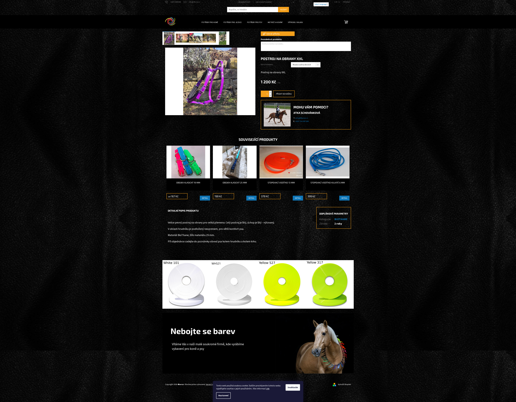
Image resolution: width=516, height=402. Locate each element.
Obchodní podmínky (264, 2)
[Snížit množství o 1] (270, 95)
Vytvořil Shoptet (344, 384)
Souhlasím (293, 387)
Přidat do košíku (284, 94)
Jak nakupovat (244, 2)
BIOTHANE (340, 219)
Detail (205, 198)
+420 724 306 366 (302, 121)
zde (267, 388)
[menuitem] (210, 22)
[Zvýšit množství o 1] (270, 92)
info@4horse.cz (301, 118)
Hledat (283, 9)
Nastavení (223, 395)
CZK (336, 2)
